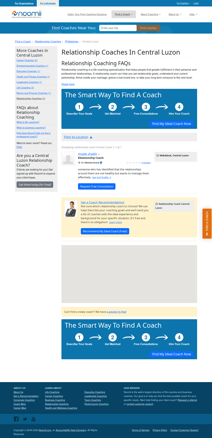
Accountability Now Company (71, 430)
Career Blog (20, 408)
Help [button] (192, 14)
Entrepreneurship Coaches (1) (32, 65)
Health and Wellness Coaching (61, 408)
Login (196, 3)
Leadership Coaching (95, 396)
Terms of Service (140, 430)
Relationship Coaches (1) (31, 98)
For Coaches (183, 3)
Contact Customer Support (184, 430)
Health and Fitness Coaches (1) (33, 76)
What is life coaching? (28, 122)
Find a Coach (23, 41)
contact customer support (140, 404)
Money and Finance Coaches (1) (34, 93)
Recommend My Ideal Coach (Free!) (105, 231)
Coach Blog (20, 404)
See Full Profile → (101, 177)
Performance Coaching (96, 404)
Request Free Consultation (96, 186)
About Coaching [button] (150, 14)
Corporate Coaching (24, 400)
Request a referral (187, 400)
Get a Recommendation (26, 396)
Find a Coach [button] (123, 14)
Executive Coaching (94, 392)
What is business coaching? (31, 127)
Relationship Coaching (57, 404)
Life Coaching (52, 392)
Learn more (115, 222)
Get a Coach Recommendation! (102, 202)
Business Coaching (55, 400)
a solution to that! (116, 312)
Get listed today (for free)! (35, 184)
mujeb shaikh (87, 154)
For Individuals (48, 3)
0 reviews (146, 162)
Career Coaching (54, 396)
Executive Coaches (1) (28, 71)
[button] (101, 163)
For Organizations (24, 3)
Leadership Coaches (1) (29, 82)
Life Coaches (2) (25, 87)
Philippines (71, 41)
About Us (18, 392)
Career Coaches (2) (27, 60)
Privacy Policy (160, 430)
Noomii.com (45, 430)
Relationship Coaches (48, 41)
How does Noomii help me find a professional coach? (34, 134)
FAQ (19, 147)
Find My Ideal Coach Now (171, 123)
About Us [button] (174, 14)
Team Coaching (92, 400)
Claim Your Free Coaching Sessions (87, 14)
